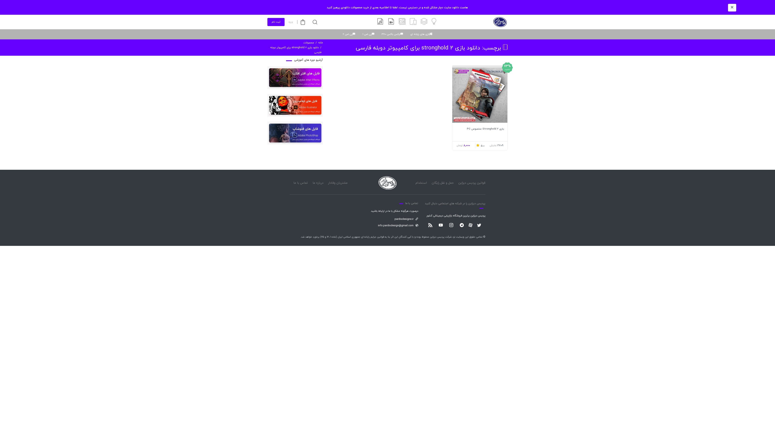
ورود (290, 22)
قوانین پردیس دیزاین (471, 183)
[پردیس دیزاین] (500, 22)
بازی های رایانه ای (420, 34)
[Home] (387, 183)
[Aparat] (470, 225)
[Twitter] (479, 225)
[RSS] (430, 225)
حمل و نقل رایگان (443, 183)
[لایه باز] (424, 22)
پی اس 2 (348, 34)
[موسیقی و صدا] (380, 22)
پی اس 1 (367, 34)
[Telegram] (462, 225)
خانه (320, 43)
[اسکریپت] (413, 22)
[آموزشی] (433, 22)
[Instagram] (451, 225)
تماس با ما (300, 183)
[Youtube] (441, 225)
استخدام (421, 183)
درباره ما (318, 183)
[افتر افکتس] (391, 22)
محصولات (308, 43)
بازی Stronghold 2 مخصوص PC (485, 129)
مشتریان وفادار (338, 183)
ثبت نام (276, 22)
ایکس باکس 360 (391, 34)
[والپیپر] (402, 22)
